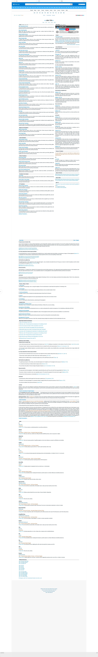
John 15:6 (75, 386)
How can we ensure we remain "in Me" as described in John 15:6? (31, 325)
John (16, 15)
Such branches (68, 41)
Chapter (77, 240)
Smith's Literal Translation (23, 151)
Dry (78, 174)
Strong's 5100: (21, 433)
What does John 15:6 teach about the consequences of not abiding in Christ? (33, 323)
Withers (77, 175)
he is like (72, 40)
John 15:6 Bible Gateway (23, 562)
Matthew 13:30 (58, 92)
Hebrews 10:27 (62, 380)
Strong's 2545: (21, 557)
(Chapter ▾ (23, 24)
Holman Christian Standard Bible (24, 82)
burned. (62, 42)
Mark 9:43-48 (39, 374)
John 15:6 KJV (21, 569)
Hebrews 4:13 (44, 363)
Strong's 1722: (21, 453)
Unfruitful (70, 175)
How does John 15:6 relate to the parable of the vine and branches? (32, 327)
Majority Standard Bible (23, 129)
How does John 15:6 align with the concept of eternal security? (31, 334)
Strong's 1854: (21, 492)
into (56, 42)
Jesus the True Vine (58, 36)
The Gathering (22, 298)
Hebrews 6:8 (57, 126)
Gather (60, 175)
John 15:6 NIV (21, 565)
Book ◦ (75, 240)
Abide (56, 174)
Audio (43, 22)
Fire (56, 175)
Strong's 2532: (21, 498)
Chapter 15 (19, 15)
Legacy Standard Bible (23, 66)
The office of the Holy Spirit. (61, 187)
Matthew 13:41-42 (58, 97)
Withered (73, 175)
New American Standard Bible (24, 54)
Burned (68, 174)
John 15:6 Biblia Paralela (23, 572)
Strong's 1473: (21, 459)
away (60, 41)
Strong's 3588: (21, 472)
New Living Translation (23, 30)
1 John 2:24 (57, 50)
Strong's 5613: (21, 466)
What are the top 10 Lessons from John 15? (28, 338)
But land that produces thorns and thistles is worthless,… (28, 281)
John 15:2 (48, 355)
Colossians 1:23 (58, 54)
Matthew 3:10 (57, 146)
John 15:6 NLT (21, 566)
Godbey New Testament (23, 189)
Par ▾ (25, 24)
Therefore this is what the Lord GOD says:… (26, 272)
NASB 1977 (21, 62)
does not (64, 40)
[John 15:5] (1, 293)
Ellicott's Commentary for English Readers (26, 390)
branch (76, 40)
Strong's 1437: (21, 427)
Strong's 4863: (21, 518)
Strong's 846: (21, 511)
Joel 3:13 (45, 365)
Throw (64, 175)
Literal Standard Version (23, 139)
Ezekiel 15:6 (57, 105)
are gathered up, (74, 41)
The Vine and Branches (24, 292)
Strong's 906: (21, 485)
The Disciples (22, 288)
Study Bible (21, 240)
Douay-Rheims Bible (22, 157)
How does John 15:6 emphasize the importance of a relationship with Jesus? (33, 331)
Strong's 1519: (21, 531)
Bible (14, 15)
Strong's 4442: (21, 544)
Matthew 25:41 (65, 372)
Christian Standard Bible (23, 78)
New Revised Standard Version (24, 169)
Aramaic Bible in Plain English (24, 179)
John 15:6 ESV (21, 567)
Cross (46, 22)
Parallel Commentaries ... (23, 418)
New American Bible (22, 165)
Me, (70, 40)
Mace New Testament (23, 197)
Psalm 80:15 (57, 163)
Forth (58, 175)
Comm (52, 22)
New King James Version (23, 50)
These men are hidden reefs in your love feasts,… (27, 258)
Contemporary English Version (24, 90)
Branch (62, 174)
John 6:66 (22, 349)
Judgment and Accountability (24, 310)
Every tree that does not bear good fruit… (26, 273)
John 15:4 (46, 344)
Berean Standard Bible (23, 38)
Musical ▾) (64, 24)
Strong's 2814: (21, 479)
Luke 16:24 (45, 416)
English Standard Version (23, 34)
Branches (64, 174)
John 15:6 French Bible (23, 575)
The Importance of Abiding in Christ (25, 303)
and (61, 41)
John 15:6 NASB (21, 568)
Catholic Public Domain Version (24, 161)
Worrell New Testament (23, 205)
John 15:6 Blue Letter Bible (23, 561)
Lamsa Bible (21, 175)
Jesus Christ (22, 285)
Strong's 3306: (21, 446)
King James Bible (22, 46)
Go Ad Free (2, 652)
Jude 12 (65, 353)
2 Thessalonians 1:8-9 (49, 378)
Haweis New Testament (23, 193)
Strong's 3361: (21, 440)
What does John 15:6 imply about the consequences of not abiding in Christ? (33, 332)
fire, (58, 42)
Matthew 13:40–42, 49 (33, 263)
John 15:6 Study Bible (22, 571)
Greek (55, 22)
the (57, 42)
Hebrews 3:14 (57, 60)
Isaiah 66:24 (39, 382)
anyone (61, 40)
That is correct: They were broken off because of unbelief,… (29, 256)
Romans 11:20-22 (58, 66)
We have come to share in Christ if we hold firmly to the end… (29, 249)
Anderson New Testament (23, 185)
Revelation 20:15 (66, 416)
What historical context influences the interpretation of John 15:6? (31, 336)
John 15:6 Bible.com (22, 563)
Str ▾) (27, 24)
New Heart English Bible (23, 115)
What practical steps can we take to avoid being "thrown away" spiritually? (33, 329)
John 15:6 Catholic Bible (23, 576)
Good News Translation (23, 103)
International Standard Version (24, 107)
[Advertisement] (49, 232)
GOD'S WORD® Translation (23, 98)
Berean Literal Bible (22, 42)
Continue (72, 174)
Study (49, 22)
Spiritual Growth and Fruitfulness (24, 313)
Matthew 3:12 (66, 370)
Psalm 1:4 (56, 357)
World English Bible (22, 133)
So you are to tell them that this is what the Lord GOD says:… (29, 257)
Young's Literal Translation (23, 147)
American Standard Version (23, 86)
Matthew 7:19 (57, 110)
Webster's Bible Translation (23, 119)
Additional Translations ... (23, 213)
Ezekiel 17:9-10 (58, 75)
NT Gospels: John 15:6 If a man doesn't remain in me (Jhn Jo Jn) (30, 578)
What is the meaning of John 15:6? (26, 322)
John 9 (77, 344)
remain (67, 40)
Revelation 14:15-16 (51, 365)
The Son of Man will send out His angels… (26, 265)
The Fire (21, 295)
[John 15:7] (96, 293)
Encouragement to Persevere (24, 317)
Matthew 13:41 (64, 361)
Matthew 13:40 (58, 122)
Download (77, 44)
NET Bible (20, 111)
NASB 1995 (21, 58)
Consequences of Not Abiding (24, 307)
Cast (70, 174)
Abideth (59, 174)
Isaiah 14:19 (57, 167)
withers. (63, 41)
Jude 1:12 (57, 83)
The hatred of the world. (60, 186)
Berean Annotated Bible (23, 74)
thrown (78, 41)
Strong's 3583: (21, 505)
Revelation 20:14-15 (45, 374)
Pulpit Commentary (22, 399)
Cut (75, 174)
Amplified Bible (21, 70)
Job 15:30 (57, 159)
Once (62, 175)
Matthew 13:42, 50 (34, 416)
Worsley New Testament (23, 209)
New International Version (23, 26)
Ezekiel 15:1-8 (57, 130)
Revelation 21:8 (72, 416)
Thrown (67, 175)
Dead (77, 174)
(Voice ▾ (61, 24)
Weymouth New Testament (23, 123)
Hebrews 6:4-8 (58, 137)
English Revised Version (23, 94)
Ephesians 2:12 (60, 353)
